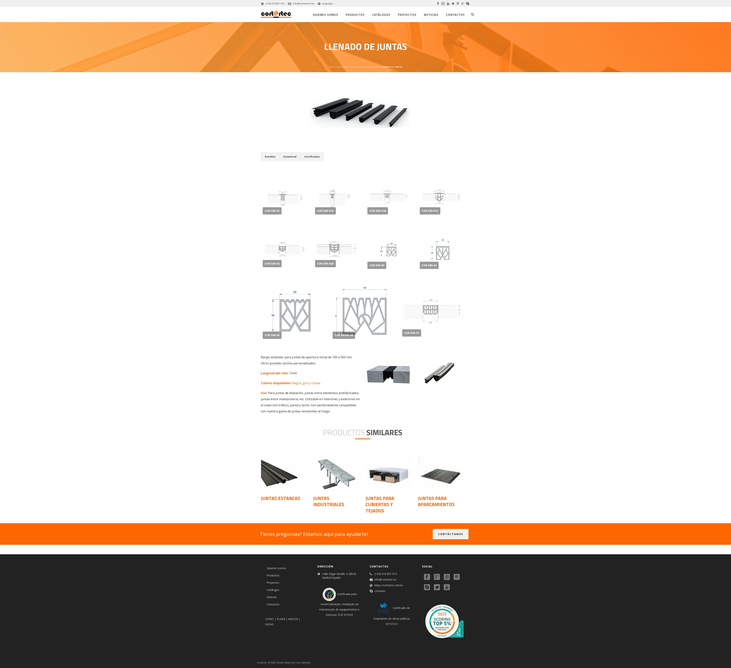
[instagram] (447, 577)
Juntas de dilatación (366, 67)
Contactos (455, 14)
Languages (327, 3)
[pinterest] (457, 577)
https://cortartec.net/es (388, 585)
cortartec (380, 591)
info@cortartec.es (385, 579)
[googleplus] (437, 577)
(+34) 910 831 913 (275, 3)
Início (331, 67)
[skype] (427, 587)
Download (289, 156)
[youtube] (447, 587)
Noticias (431, 14)
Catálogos (381, 14)
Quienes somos (325, 14)
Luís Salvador (303, 662)
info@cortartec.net (303, 3)
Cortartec (262, 662)
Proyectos (407, 14)
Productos (355, 14)
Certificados (312, 156)
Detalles (270, 156)
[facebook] (427, 577)
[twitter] (437, 587)
